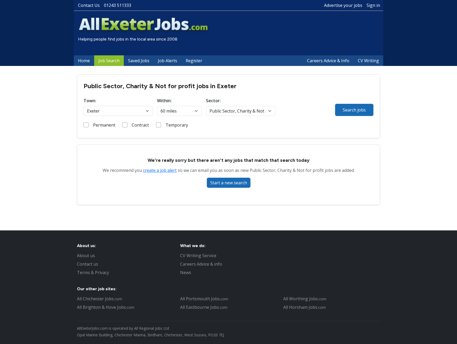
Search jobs (354, 110)
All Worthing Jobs (304, 299)
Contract (140, 125)
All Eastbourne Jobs (203, 307)
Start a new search (228, 183)
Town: (90, 101)
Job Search (109, 61)
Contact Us (89, 5)
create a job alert (160, 170)
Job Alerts (167, 61)
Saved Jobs (138, 61)
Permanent (104, 125)
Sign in (373, 5)
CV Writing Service (198, 255)
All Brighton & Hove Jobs (105, 307)
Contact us (87, 264)
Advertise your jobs (343, 5)
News (185, 272)
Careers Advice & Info (328, 61)
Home (84, 61)
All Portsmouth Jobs (204, 299)
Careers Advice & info (201, 264)
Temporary (177, 125)
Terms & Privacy (93, 272)
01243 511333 (117, 5)
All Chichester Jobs (99, 299)
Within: (164, 101)
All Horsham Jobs (304, 307)
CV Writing (368, 61)
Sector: (213, 101)
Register (194, 61)
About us (86, 255)
